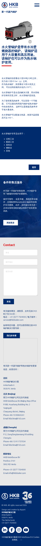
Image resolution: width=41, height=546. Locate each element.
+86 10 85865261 (16, 415)
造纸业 (9, 145)
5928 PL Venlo (7, 518)
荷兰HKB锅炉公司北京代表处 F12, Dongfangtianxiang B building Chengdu (18, 434)
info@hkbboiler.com (17, 473)
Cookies (36, 537)
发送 (9, 301)
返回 (34, 167)
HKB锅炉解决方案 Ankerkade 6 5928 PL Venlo (11, 385)
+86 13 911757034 (17, 441)
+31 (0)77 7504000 (18, 317)
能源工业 (10, 142)
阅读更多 (11, 223)
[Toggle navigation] (36, 5)
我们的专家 (12, 335)
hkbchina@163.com (16, 418)
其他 (8, 151)
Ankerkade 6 (6, 515)
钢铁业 (9, 148)
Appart (22, 510)
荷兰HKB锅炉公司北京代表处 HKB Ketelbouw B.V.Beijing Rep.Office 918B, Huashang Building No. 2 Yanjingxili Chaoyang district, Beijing (19, 404)
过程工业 (10, 139)
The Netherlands (8, 520)
